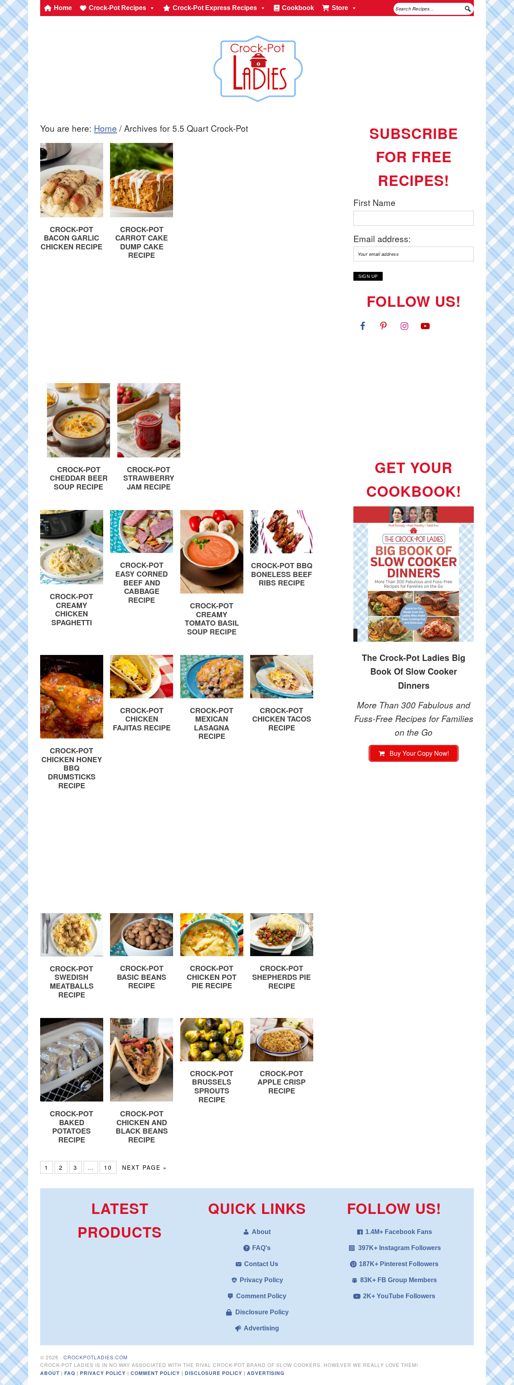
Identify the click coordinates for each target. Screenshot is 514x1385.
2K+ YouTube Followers (399, 1296)
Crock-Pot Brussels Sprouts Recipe (211, 1086)
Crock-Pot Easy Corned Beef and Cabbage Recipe (141, 582)
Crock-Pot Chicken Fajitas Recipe (142, 719)
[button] (468, 9)
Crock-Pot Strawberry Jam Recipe (148, 478)
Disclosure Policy (262, 1312)
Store (340, 7)
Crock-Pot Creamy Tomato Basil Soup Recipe (212, 618)
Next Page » (144, 1167)
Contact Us (261, 1264)
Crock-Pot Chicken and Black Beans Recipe (142, 1126)
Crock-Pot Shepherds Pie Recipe (281, 977)
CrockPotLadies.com (95, 1357)
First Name (374, 202)
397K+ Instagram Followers (399, 1247)
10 (108, 1167)
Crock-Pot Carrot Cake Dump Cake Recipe (141, 242)
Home (63, 7)
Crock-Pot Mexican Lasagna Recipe (211, 723)
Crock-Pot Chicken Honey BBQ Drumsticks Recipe (71, 767)
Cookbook (298, 7)
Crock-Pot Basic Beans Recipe (141, 977)
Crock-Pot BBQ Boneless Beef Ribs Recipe (281, 574)
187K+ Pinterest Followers (399, 1264)
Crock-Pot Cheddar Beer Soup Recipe (79, 478)
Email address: (382, 239)
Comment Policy (261, 1296)
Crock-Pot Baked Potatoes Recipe (71, 1126)
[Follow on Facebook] (362, 325)
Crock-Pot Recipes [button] (117, 7)
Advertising (261, 1328)
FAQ (70, 1373)
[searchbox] (434, 9)
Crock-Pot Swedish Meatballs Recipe (72, 981)
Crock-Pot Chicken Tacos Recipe (281, 719)
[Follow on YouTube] (425, 325)
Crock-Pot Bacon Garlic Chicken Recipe (71, 238)
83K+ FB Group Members (398, 1280)
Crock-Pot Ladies (257, 65)
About (261, 1231)
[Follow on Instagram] (404, 325)
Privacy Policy (261, 1280)
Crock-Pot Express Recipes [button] (215, 7)
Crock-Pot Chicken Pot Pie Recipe (212, 977)
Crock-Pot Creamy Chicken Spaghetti (71, 609)
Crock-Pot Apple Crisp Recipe (281, 1082)
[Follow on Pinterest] (383, 325)
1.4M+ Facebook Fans (398, 1231)
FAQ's (261, 1247)
